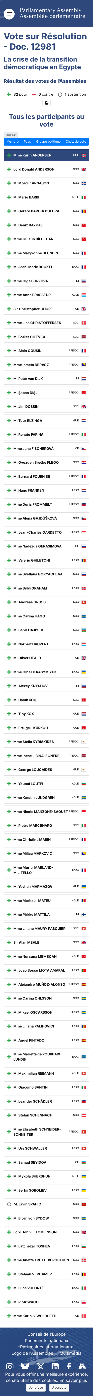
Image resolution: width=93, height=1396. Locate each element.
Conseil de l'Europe (47, 1334)
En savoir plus (73, 1380)
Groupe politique (48, 141)
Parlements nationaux (46, 1340)
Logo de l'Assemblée (32, 1353)
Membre (12, 141)
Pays (27, 141)
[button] (46, 103)
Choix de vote (76, 141)
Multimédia (71, 1353)
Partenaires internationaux (46, 1346)
